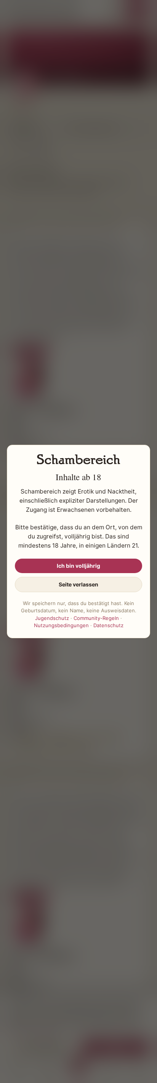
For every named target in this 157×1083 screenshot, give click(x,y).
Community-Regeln (96, 618)
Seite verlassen (78, 584)
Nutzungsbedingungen (61, 625)
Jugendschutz (52, 618)
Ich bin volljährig (78, 565)
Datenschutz (108, 625)
